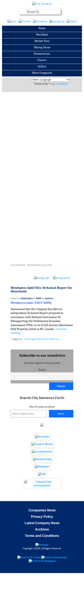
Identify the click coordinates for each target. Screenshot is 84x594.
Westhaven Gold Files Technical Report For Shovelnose (41, 289)
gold (34, 339)
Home (42, 28)
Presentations (42, 53)
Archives (42, 529)
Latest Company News (42, 523)
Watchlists (42, 34)
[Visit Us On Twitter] (29, 557)
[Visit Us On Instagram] (42, 560)
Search (61, 413)
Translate (61, 83)
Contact (41, 60)
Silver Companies (42, 73)
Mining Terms (42, 47)
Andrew (49, 298)
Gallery (42, 66)
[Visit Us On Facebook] (54, 557)
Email (42, 369)
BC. (21, 339)
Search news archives (42, 402)
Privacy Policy (42, 516)
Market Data (42, 41)
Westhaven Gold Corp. (48, 339)
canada (27, 339)
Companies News (42, 510)
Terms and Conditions (42, 535)
